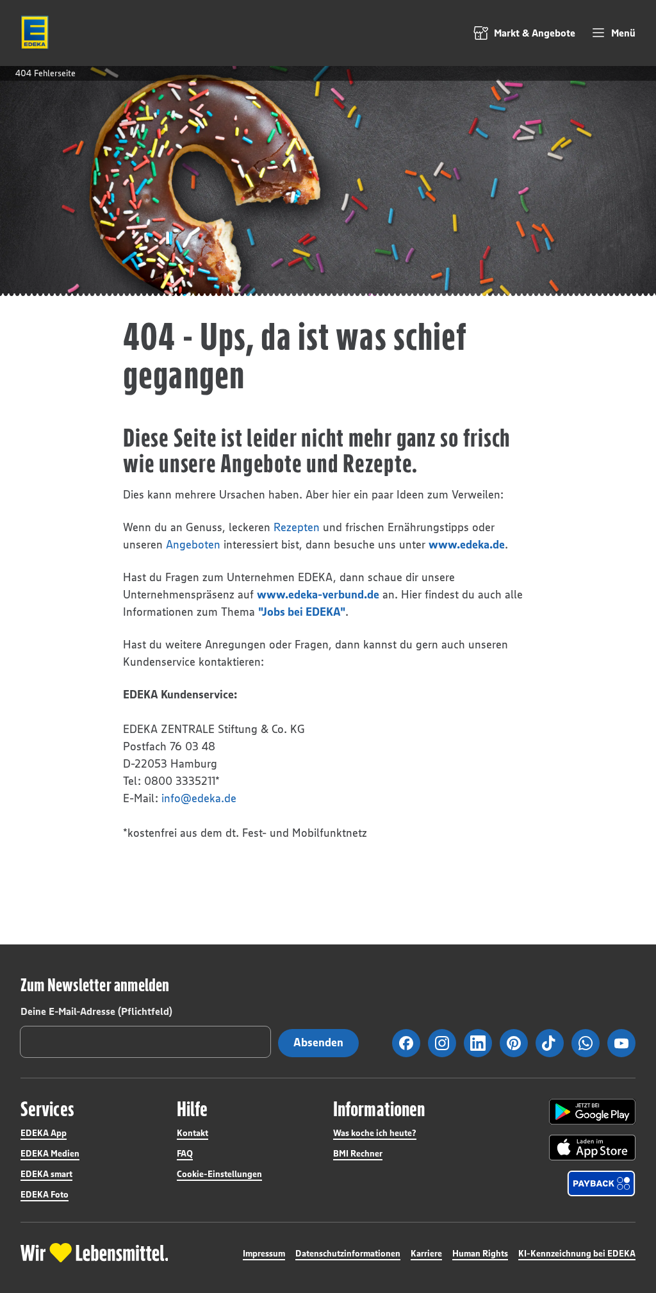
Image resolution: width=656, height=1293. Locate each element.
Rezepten (297, 527)
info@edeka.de (198, 798)
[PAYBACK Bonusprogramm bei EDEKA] (601, 1183)
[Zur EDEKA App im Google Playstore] (592, 1111)
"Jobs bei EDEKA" (301, 612)
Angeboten (193, 545)
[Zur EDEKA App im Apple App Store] (592, 1147)
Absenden (318, 1042)
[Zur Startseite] (34, 32)
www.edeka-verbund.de (318, 595)
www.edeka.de (467, 545)
